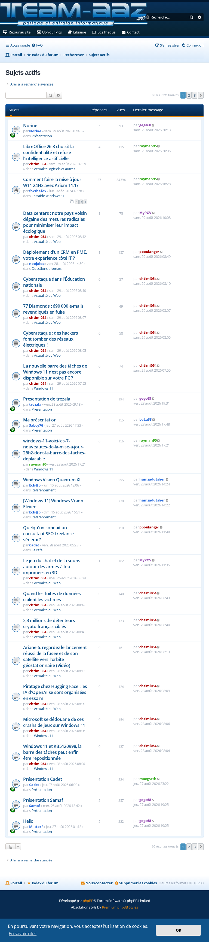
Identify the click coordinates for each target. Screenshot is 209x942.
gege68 (145, 125)
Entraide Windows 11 (48, 195)
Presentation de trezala (46, 399)
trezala (35, 404)
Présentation (42, 135)
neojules (36, 263)
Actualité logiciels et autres (54, 168)
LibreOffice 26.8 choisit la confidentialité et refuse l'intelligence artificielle (48, 152)
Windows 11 (43, 388)
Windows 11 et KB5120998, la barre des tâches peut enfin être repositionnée (52, 752)
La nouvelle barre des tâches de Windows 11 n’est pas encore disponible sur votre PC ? (55, 372)
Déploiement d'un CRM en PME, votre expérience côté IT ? (55, 255)
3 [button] (195, 95)
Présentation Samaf (43, 800)
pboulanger (149, 251)
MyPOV (145, 212)
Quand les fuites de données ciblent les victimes (52, 596)
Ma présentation (40, 420)
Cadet (34, 545)
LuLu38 (145, 419)
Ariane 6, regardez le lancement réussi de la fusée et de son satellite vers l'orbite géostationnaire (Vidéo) (55, 656)
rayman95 (147, 145)
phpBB (88, 900)
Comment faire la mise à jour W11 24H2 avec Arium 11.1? (52, 182)
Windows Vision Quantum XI (52, 480)
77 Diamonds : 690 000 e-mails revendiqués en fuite (53, 309)
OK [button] (178, 930)
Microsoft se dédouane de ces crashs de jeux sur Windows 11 (54, 722)
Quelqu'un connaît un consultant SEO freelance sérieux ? (48, 534)
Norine (30, 126)
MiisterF (36, 826)
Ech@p (35, 485)
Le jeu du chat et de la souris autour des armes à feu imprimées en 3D (51, 567)
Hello (28, 821)
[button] (201, 95)
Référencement (44, 490)
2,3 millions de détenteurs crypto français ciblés (49, 623)
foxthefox (37, 190)
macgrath (147, 778)
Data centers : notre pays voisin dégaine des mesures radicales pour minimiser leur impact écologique (55, 222)
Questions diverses (46, 268)
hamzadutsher (152, 479)
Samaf (34, 805)
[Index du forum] (75, 15)
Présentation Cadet (42, 779)
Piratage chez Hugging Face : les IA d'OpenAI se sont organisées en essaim (55, 692)
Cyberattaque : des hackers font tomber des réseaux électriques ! (50, 339)
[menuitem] (37, 45)
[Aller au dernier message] (153, 125)
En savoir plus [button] (22, 934)
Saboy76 (36, 425)
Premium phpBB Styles (120, 907)
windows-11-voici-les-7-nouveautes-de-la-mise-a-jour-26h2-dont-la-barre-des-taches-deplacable (54, 450)
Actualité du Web (47, 241)
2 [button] (189, 95)
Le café (37, 550)
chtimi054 (37, 163)
